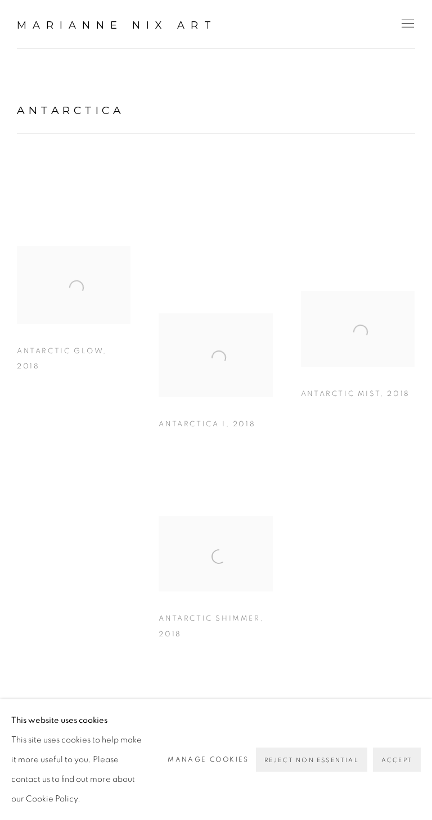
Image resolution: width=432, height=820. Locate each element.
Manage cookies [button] (208, 759)
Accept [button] (396, 760)
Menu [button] (406, 24)
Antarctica (70, 110)
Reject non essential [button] (311, 760)
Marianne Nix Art (117, 25)
